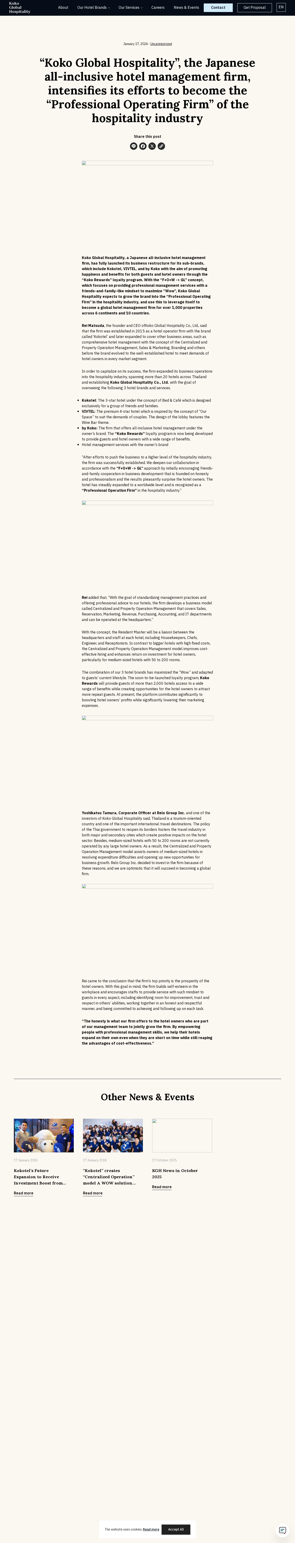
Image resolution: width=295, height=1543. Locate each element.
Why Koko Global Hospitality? (142, 21)
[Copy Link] (161, 146)
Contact (218, 8)
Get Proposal (255, 8)
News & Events (186, 8)
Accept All (176, 1529)
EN (281, 7)
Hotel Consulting (132, 38)
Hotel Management (134, 26)
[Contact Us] (282, 1530)
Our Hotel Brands (92, 8)
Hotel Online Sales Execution (142, 32)
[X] (152, 146)
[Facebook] (143, 146)
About (63, 8)
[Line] (133, 146)
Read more (151, 1529)
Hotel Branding (131, 43)
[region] (147, 1529)
